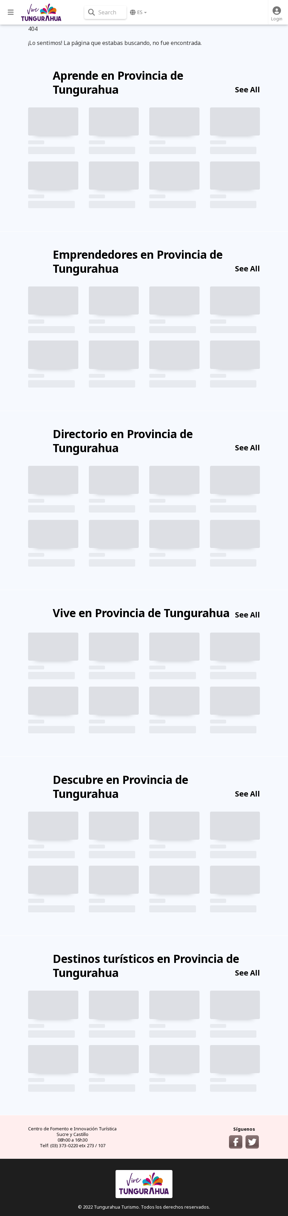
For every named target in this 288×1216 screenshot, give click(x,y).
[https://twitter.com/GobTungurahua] (252, 1142)
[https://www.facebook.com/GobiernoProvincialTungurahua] (235, 1142)
